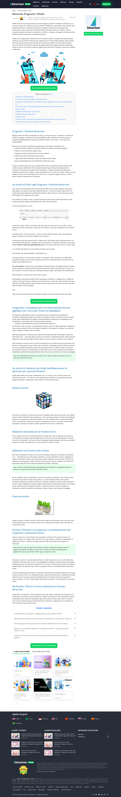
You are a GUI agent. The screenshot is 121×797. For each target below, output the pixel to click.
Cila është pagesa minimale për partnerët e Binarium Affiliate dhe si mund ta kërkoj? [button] (41, 624)
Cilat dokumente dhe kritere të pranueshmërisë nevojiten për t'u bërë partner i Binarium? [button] (43, 619)
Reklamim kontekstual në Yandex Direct (28, 111)
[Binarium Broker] (23, 764)
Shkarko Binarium (66, 789)
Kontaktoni (101, 787)
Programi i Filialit (41, 787)
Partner (93, 787)
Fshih (50, 94)
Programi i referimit (53, 789)
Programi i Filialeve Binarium (25, 96)
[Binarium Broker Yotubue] (98, 795)
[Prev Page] (13, 703)
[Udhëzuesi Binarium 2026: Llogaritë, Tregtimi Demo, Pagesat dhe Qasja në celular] (15, 736)
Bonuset (54, 2)
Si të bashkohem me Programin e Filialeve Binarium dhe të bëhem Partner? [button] (38, 614)
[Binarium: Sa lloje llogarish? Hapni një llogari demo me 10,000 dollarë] (63, 662)
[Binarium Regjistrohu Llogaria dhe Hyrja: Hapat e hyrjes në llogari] (43, 685)
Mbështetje (45, 6)
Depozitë (79, 2)
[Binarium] (93, 29)
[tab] (43, 614)
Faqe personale (21, 116)
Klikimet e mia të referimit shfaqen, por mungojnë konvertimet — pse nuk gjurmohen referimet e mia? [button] (41, 630)
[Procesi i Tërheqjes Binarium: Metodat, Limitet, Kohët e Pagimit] (43, 662)
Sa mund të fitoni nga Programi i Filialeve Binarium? (31, 99)
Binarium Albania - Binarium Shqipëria (23, 794)
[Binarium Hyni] (22, 662)
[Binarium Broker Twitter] (95, 795)
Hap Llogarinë (17, 789)
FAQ (24, 789)
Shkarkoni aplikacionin (61, 787)
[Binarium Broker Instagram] (103, 795)
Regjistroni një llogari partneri (93, 33)
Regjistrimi (36, 2)
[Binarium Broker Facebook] (92, 795)
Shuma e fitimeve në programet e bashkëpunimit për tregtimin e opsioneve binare (41, 119)
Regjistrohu (106, 4)
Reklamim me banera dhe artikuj (26, 114)
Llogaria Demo (32, 789)
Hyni (72, 787)
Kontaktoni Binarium (42, 794)
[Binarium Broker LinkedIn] (101, 795)
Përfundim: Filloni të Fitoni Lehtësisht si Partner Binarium (33, 122)
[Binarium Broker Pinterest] (106, 795)
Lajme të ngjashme (22, 651)
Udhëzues (63, 2)
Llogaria (87, 787)
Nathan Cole (25, 18)
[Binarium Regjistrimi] (63, 685)
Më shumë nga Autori (41, 651)
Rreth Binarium (29, 787)
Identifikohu (46, 2)
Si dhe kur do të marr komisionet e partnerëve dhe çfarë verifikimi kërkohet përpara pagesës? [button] (41, 637)
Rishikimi (50, 787)
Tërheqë (71, 2)
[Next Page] (17, 703)
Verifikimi (36, 6)
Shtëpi (14, 10)
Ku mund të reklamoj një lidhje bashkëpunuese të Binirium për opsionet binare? (40, 106)
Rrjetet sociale (20, 109)
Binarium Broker (17, 787)
